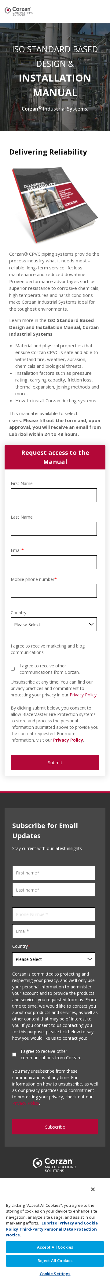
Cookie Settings (55, 1273)
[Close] (93, 1189)
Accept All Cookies (55, 1247)
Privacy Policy (83, 695)
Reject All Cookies (55, 1260)
